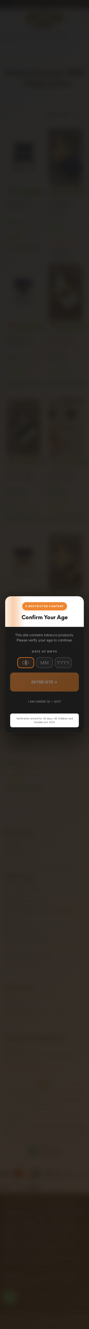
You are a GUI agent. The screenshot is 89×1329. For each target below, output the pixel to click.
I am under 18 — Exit (44, 701)
